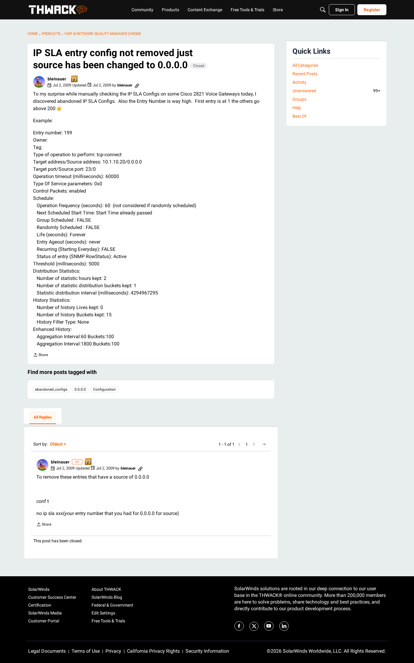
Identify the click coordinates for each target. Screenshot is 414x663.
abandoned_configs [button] (51, 389)
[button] (39, 82)
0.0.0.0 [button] (80, 389)
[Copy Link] (137, 85)
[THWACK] (58, 10)
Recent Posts (304, 73)
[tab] (42, 417)
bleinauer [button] (57, 78)
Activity (299, 82)
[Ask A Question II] (74, 79)
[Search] (322, 9)
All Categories (305, 65)
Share (40, 355)
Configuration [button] (104, 389)
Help (296, 107)
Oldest (56, 444)
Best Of (299, 116)
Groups (299, 99)
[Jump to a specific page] (264, 444)
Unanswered (336, 90)
